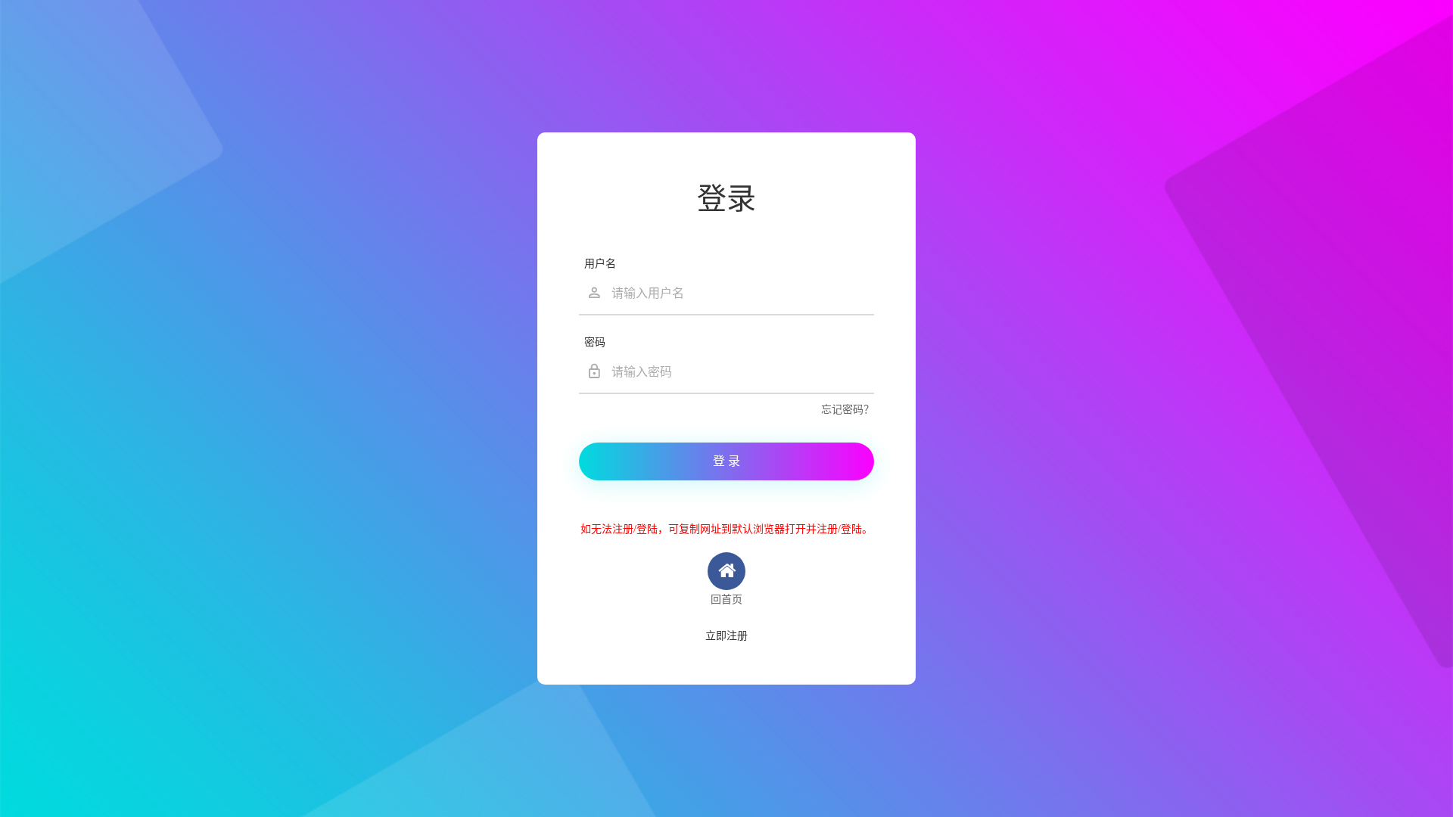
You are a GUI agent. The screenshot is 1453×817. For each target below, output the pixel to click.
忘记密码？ (847, 409)
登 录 (726, 461)
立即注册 (726, 635)
